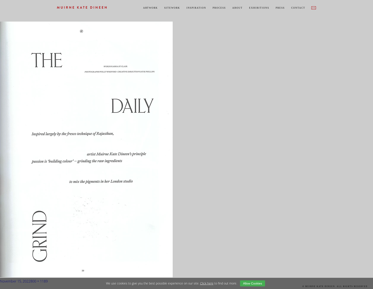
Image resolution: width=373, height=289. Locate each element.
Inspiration (196, 7)
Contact (298, 7)
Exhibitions (259, 7)
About (237, 7)
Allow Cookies (252, 283)
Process (219, 7)
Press (280, 7)
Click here (206, 283)
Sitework (172, 7)
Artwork (150, 7)
